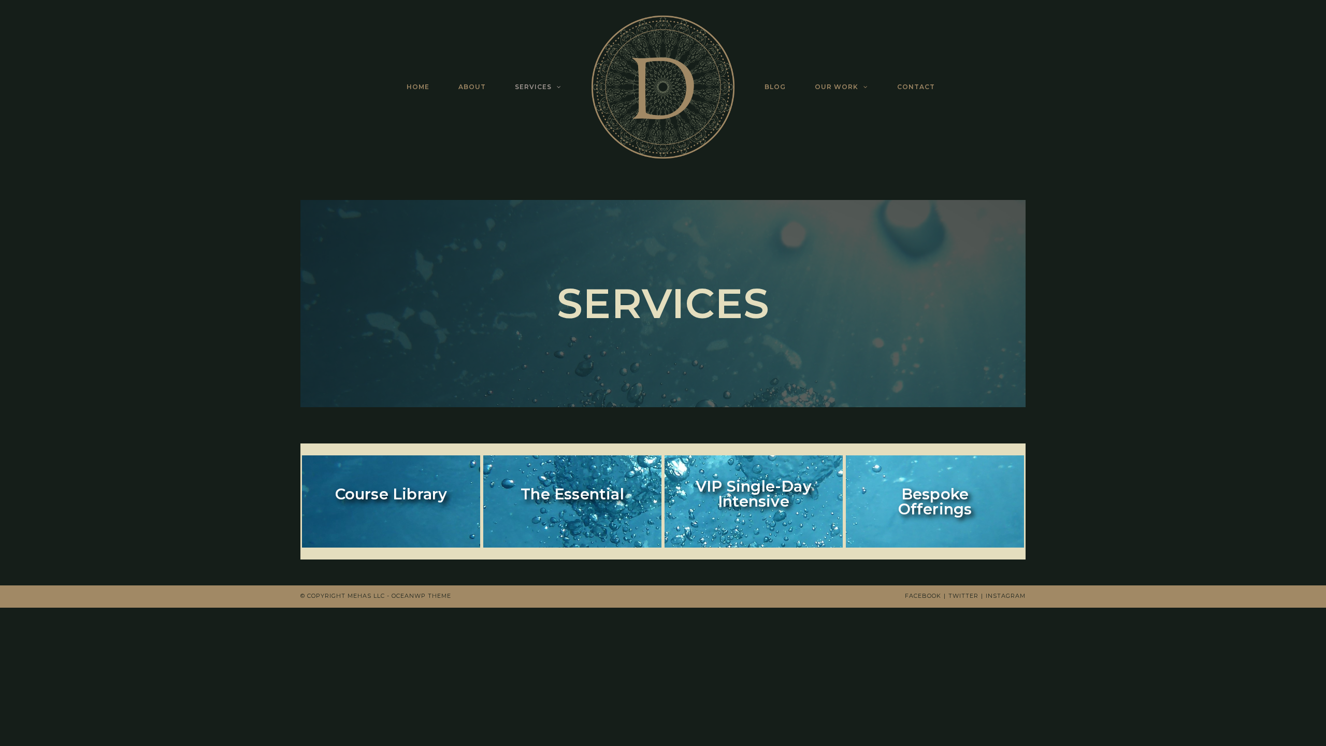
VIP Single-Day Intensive (754, 493)
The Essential (572, 494)
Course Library (391, 494)
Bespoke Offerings (935, 501)
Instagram (1006, 595)
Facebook (923, 595)
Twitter (963, 595)
